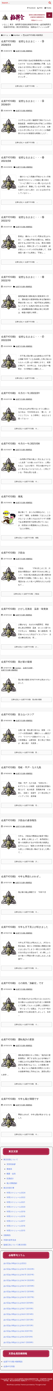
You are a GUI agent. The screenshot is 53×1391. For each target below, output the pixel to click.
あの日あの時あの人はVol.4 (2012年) (18, 1325)
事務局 (9, 1169)
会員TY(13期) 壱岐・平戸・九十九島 (21, 767)
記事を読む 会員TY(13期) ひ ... (26, 647)
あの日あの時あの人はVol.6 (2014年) (18, 1314)
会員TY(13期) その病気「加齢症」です (22, 983)
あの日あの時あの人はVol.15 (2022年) (18, 1269)
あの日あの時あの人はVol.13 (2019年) (18, 1286)
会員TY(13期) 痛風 (12, 496)
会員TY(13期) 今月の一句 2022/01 (20, 393)
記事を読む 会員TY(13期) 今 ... (26, 429)
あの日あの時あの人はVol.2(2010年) (18, 1337)
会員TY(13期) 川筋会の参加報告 (19, 820)
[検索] (50, 3)
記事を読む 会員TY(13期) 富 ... (26, 752)
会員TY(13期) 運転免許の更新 (17, 1039)
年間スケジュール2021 (16, 1202)
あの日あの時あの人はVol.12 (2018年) (18, 1291)
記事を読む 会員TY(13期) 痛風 (26, 538)
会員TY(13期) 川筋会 (13, 552)
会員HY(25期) (28, 668)
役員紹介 (10, 1178)
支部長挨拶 (11, 1164)
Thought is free (41, 1385)
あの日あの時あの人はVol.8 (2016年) (18, 1303)
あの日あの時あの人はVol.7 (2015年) (18, 1308)
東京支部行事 (8, 1188)
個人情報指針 (12, 1183)
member (16, 35)
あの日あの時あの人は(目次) (14, 1263)
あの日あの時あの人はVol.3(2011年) (18, 1331)
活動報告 (7, 1235)
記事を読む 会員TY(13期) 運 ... (26, 1084)
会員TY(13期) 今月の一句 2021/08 (20, 443)
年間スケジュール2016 (16, 1226)
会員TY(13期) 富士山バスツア (17, 714)
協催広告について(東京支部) (14, 1245)
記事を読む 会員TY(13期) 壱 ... (26, 805)
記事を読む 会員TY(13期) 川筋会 (26, 594)
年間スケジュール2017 (16, 1221)
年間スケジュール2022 (16, 1197)
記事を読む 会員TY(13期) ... (26, 86)
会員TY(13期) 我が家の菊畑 (16, 661)
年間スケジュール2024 (16, 1193)
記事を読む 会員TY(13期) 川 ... (26, 861)
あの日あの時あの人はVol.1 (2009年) (18, 1342)
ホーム (5, 35)
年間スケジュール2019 (16, 1211)
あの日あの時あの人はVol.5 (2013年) (18, 1320)
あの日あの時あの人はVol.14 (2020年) (18, 1280)
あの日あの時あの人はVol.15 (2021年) (18, 1274)
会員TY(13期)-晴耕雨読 (24, 51)
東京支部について (10, 1159)
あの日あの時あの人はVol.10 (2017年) (18, 1297)
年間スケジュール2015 (16, 1230)
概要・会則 (11, 1174)
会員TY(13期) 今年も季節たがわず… (21, 876)
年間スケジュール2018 (16, 1216)
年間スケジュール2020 (16, 1207)
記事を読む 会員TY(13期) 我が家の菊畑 (26, 699)
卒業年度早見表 (9, 1240)
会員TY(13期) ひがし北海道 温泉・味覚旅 (24, 608)
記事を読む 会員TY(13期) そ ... (26, 1024)
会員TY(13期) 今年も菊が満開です (20, 1098)
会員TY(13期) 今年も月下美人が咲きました (24, 927)
